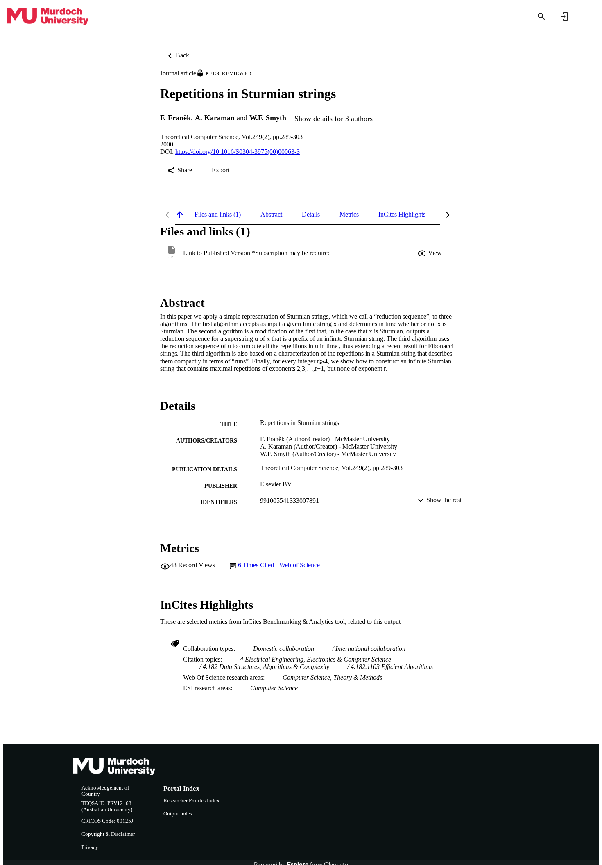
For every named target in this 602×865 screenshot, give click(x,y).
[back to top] (180, 214)
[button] (430, 253)
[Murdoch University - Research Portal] (47, 16)
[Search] (541, 16)
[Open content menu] (587, 16)
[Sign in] (564, 16)
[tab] (218, 214)
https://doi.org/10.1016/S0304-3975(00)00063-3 (237, 151)
